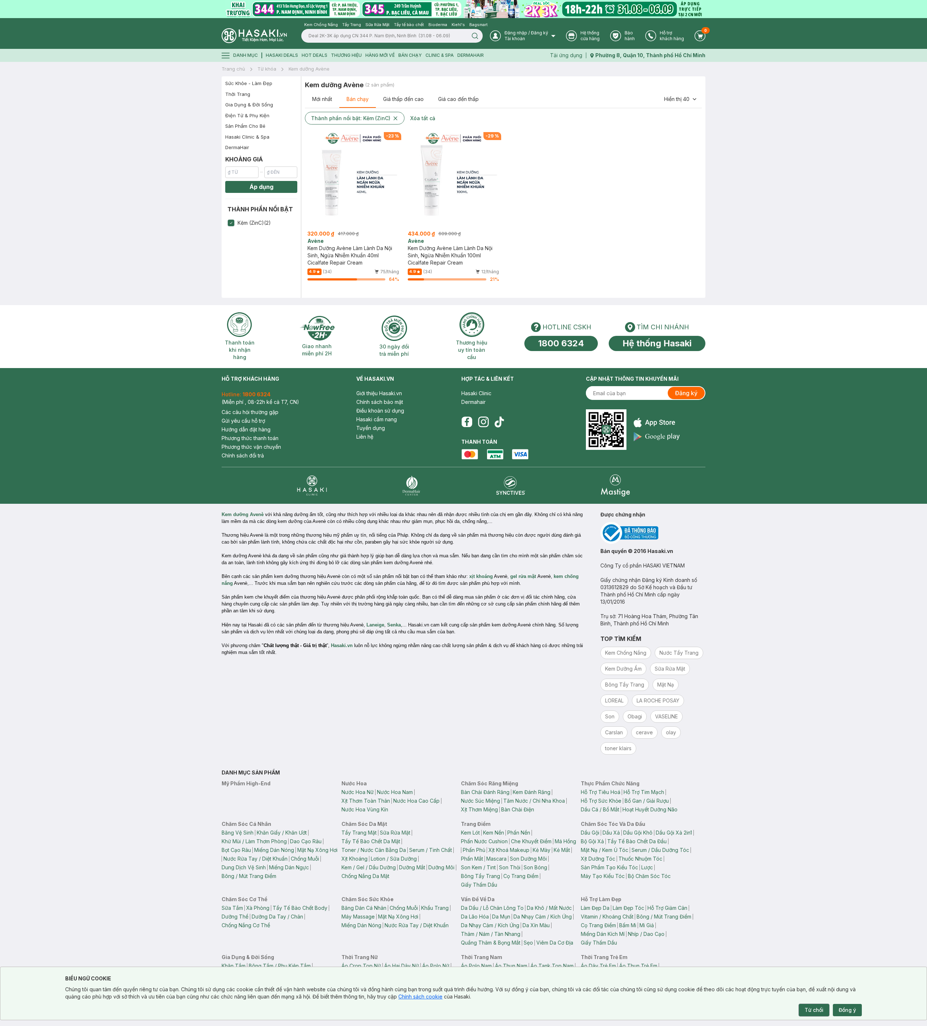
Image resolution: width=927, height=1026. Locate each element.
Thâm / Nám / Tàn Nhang (490, 934)
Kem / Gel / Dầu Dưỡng (368, 867)
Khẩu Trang (435, 908)
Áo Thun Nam (511, 966)
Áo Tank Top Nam (552, 966)
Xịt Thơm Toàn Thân (365, 801)
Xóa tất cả (422, 118)
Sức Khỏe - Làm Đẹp (248, 83)
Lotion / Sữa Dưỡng (394, 859)
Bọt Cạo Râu (236, 850)
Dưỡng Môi (441, 867)
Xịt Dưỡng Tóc (598, 859)
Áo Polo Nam (476, 966)
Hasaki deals (282, 55)
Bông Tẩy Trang (480, 876)
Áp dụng (261, 186)
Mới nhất (322, 99)
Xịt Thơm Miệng (479, 809)
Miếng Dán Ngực (289, 867)
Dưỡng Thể (235, 916)
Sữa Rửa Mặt (395, 832)
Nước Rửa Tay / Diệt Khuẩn (255, 859)
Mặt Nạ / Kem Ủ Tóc (604, 850)
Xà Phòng (257, 908)
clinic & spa (439, 55)
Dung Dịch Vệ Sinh (244, 867)
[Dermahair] (411, 485)
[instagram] (483, 422)
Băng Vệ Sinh (237, 832)
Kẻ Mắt (562, 850)
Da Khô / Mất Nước (549, 908)
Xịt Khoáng (354, 859)
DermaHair (470, 55)
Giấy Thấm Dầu (479, 885)
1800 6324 (561, 343)
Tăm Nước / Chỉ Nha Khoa (534, 801)
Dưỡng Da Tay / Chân (277, 916)
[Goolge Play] (657, 437)
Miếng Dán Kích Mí (603, 934)
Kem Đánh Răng (531, 792)
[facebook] (466, 422)
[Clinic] (312, 485)
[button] (261, 223)
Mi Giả (646, 925)
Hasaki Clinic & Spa (247, 137)
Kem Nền (493, 832)
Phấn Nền (518, 832)
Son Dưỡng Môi (528, 859)
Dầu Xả (611, 832)
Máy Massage (358, 916)
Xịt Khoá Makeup (508, 850)
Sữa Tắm (232, 908)
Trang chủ (233, 69)
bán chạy (410, 55)
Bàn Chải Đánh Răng (485, 792)
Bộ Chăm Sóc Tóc (649, 876)
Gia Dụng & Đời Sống (249, 104)
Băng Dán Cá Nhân (363, 908)
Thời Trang (237, 94)
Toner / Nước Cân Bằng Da (373, 850)
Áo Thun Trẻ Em (638, 966)
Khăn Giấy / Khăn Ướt (282, 832)
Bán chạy (358, 99)
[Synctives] (510, 485)
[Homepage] (254, 35)
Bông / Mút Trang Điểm (249, 876)
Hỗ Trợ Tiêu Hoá (600, 792)
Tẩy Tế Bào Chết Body (300, 908)
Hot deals (314, 55)
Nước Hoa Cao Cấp (416, 801)
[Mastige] (615, 485)
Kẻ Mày (541, 850)
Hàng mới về (380, 55)
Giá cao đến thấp (458, 99)
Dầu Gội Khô (638, 832)
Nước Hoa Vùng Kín (364, 809)
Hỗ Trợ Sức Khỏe (601, 801)
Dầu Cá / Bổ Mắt (600, 809)
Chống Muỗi (305, 859)
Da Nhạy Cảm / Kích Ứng (542, 916)
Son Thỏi (509, 867)
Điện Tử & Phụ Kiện (247, 115)
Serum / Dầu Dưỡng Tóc (660, 850)
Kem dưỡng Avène (309, 69)
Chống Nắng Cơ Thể (246, 925)
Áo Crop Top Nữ (361, 966)
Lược (647, 867)
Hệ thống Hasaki (657, 343)
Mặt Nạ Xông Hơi (317, 850)
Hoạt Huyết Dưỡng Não (650, 809)
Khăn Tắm (234, 966)
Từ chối (814, 1010)
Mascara (496, 859)
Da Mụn (501, 916)
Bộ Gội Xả (592, 841)
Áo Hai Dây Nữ (401, 966)
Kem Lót (470, 832)
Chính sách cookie (420, 996)
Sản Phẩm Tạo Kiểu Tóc (609, 867)
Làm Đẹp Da (595, 908)
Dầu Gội (590, 832)
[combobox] (681, 99)
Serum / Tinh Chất (430, 850)
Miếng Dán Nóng (274, 850)
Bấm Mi (627, 925)
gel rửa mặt (523, 576)
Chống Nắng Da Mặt (365, 876)
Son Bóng (535, 867)
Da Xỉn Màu (536, 925)
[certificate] (652, 533)
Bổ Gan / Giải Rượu (647, 801)
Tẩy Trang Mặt (359, 832)
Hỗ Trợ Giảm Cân (667, 908)
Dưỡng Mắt (412, 867)
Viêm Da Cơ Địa (554, 943)
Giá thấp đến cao (403, 99)
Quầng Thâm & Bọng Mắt (490, 943)
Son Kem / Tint (478, 867)
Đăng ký (686, 393)
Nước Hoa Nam (395, 792)
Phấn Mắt (472, 859)
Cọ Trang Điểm (520, 876)
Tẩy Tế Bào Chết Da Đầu (637, 841)
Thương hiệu (346, 55)
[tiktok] (499, 422)
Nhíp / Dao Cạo (646, 934)
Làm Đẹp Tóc (628, 908)
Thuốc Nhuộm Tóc (640, 859)
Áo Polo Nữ (435, 966)
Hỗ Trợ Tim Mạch (644, 792)
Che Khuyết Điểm (531, 841)
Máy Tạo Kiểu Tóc (603, 876)
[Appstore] (657, 422)
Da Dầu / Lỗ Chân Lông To (492, 908)
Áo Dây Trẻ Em (598, 966)
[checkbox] (231, 223)
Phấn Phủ (474, 850)
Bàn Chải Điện (517, 809)
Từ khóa (266, 69)
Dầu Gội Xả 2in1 (674, 832)
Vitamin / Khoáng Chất (607, 916)
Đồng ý (847, 1010)
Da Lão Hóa (475, 916)
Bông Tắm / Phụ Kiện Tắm (280, 966)
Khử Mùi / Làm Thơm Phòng (254, 841)
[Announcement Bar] (463, 9)
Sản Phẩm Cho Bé (245, 126)
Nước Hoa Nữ (357, 792)
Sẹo (528, 943)
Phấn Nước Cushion (484, 841)
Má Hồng (565, 841)
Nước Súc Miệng (480, 801)
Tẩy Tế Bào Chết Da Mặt (370, 841)
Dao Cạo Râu (306, 841)
